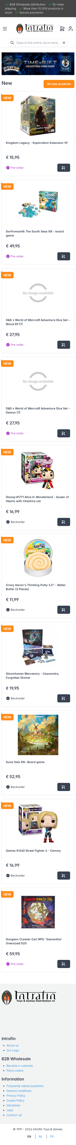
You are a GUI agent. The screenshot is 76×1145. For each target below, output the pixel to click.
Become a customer (19, 1065)
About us (12, 1045)
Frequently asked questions (24, 1086)
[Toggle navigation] (5, 28)
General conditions (18, 1090)
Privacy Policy (15, 1095)
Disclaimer (13, 1105)
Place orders (14, 1070)
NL (41, 1136)
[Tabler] (35, 29)
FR (52, 1136)
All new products (59, 84)
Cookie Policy (15, 1100)
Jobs (9, 1110)
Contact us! (14, 1115)
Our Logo (12, 1050)
